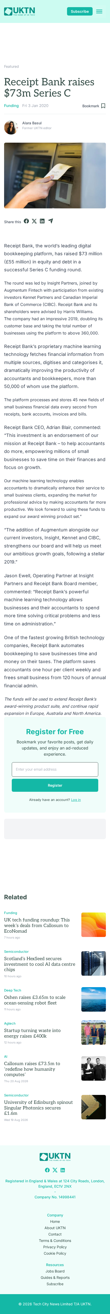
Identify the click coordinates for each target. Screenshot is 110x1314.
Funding (11, 105)
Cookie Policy (55, 1253)
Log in (76, 800)
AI (5, 1056)
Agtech (10, 1023)
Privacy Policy (55, 1247)
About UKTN (55, 1228)
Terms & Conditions (55, 1240)
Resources (55, 1265)
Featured (11, 66)
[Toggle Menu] (99, 11)
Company (55, 1215)
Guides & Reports (55, 1277)
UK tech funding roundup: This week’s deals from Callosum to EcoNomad (37, 925)
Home (55, 1221)
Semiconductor (16, 951)
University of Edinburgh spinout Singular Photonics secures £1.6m (38, 1108)
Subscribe (80, 11)
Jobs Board (55, 1271)
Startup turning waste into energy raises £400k (32, 1033)
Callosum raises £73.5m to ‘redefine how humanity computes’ (32, 1069)
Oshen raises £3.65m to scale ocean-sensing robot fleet (34, 1000)
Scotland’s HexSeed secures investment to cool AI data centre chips (39, 964)
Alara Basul (32, 123)
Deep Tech (12, 990)
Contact (55, 1234)
